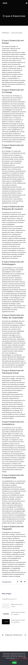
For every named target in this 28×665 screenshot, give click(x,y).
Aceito (14, 662)
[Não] (25, 658)
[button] (26, 3)
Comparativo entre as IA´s (9, 599)
